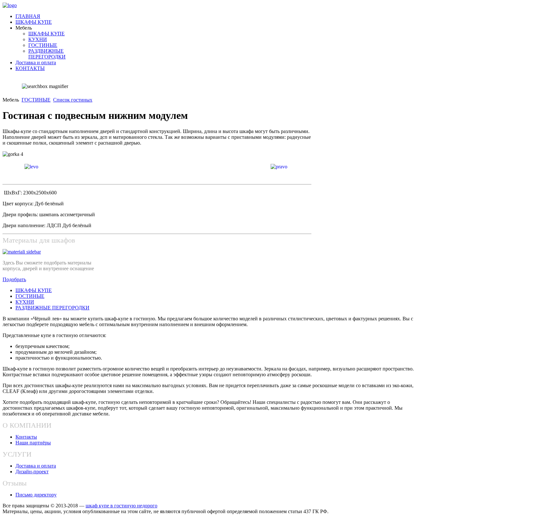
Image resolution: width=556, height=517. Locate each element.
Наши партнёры (33, 442)
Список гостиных (72, 100)
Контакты (26, 437)
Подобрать (14, 279)
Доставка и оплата (35, 465)
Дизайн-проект (32, 471)
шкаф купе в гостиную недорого (121, 505)
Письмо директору (36, 494)
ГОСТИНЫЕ (36, 100)
